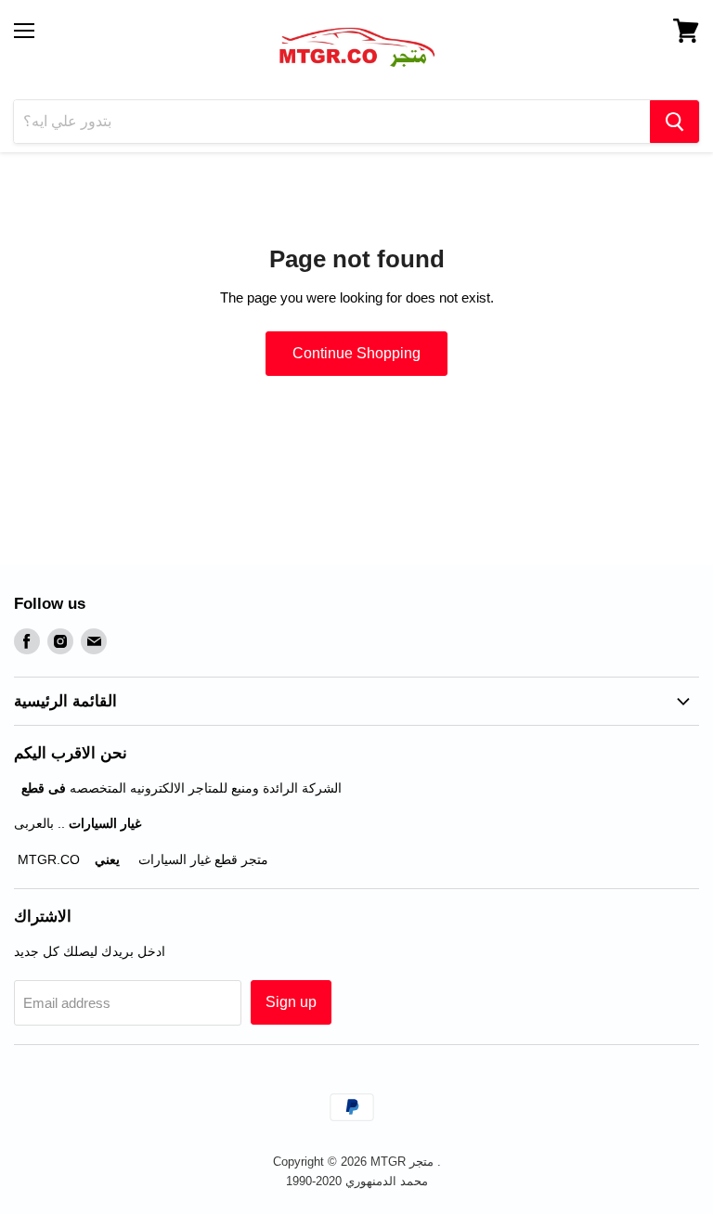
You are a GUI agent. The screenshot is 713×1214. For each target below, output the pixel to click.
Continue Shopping (356, 353)
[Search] (674, 121)
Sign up (291, 1002)
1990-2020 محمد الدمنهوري (357, 1181)
